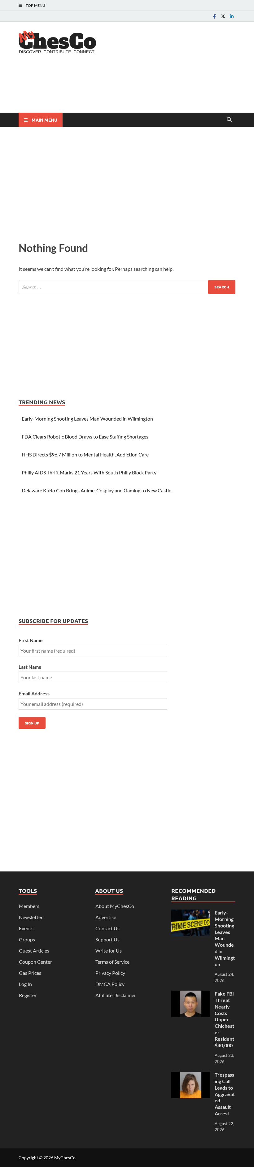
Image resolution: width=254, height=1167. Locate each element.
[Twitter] (223, 16)
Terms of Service (112, 962)
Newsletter (31, 917)
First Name (31, 640)
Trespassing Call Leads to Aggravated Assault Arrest (225, 1094)
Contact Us (107, 928)
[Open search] (229, 120)
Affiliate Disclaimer (115, 995)
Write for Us (108, 950)
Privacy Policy (110, 973)
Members (29, 906)
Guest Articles (34, 950)
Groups (27, 939)
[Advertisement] (131, 88)
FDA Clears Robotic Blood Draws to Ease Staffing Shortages (85, 436)
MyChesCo (65, 1157)
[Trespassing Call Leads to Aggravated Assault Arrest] (190, 1075)
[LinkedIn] (231, 16)
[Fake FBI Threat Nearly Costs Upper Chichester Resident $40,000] (190, 994)
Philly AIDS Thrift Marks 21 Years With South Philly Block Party (89, 472)
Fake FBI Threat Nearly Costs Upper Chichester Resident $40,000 (224, 1019)
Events (26, 928)
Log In (25, 984)
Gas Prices (30, 973)
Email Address (34, 693)
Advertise (105, 917)
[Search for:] (127, 287)
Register (28, 995)
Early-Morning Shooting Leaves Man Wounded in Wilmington (87, 418)
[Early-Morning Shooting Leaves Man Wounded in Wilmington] (190, 913)
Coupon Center (35, 962)
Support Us (107, 939)
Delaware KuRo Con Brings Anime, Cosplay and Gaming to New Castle (96, 490)
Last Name (30, 667)
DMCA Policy (110, 984)
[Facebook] (214, 16)
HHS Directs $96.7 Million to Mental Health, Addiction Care (85, 454)
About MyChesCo (114, 906)
